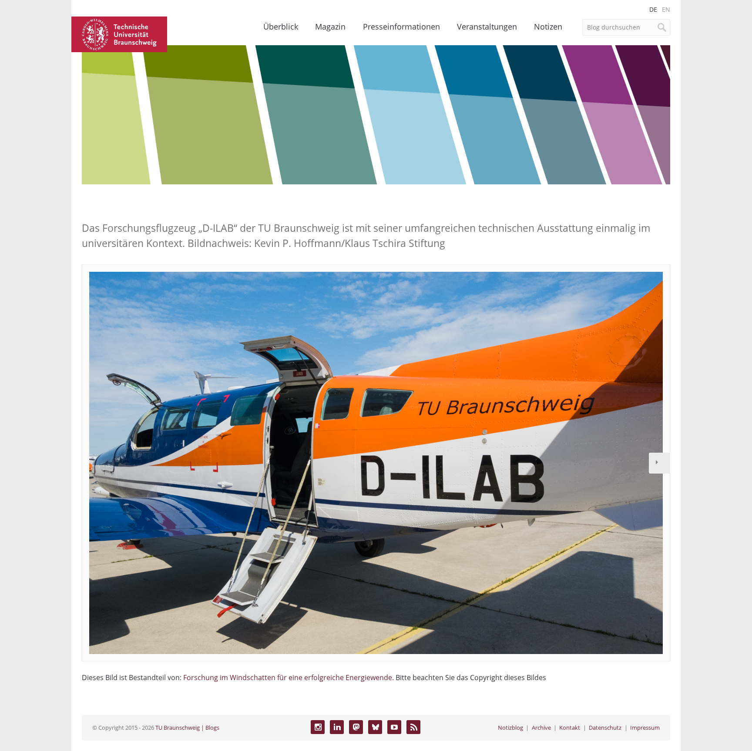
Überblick (280, 26)
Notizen (548, 26)
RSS (413, 727)
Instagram (318, 727)
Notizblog (510, 727)
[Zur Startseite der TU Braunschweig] (119, 33)
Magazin (330, 26)
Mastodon (356, 727)
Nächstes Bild (659, 463)
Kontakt (569, 727)
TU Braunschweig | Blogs (187, 727)
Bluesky (375, 727)
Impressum (645, 727)
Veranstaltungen (487, 26)
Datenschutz (605, 727)
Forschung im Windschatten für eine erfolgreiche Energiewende (287, 677)
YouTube (394, 727)
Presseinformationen (401, 26)
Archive (541, 727)
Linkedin (337, 727)
